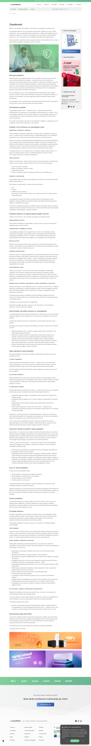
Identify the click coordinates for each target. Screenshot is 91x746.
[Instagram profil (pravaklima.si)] (71, 107)
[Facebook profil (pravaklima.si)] (69, 107)
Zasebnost (27, 733)
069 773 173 (65, 9)
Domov (39, 4)
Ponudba (54, 4)
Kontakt (78, 4)
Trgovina (46, 4)
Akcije (40, 736)
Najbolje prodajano (23, 9)
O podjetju (70, 4)
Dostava (41, 730)
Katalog (41, 727)
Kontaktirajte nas (45, 704)
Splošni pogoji (28, 727)
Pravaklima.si (15, 4)
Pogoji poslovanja (29, 730)
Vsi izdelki (13, 9)
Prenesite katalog (71, 51)
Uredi (83, 740)
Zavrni (66, 740)
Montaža (62, 4)
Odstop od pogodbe (30, 740)
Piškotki (27, 736)
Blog (11, 736)
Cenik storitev (42, 733)
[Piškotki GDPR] (63, 727)
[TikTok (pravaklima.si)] (73, 107)
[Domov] (9, 13)
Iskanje (32, 9)
